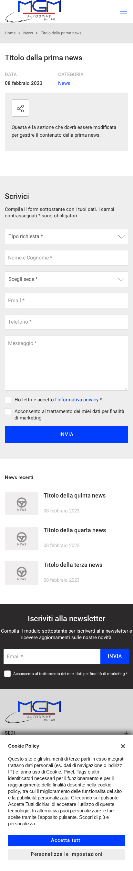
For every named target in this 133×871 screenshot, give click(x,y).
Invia (66, 434)
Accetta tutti (66, 840)
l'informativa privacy (76, 400)
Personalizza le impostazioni (67, 854)
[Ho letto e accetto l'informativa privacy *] (9, 400)
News (28, 33)
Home (10, 33)
